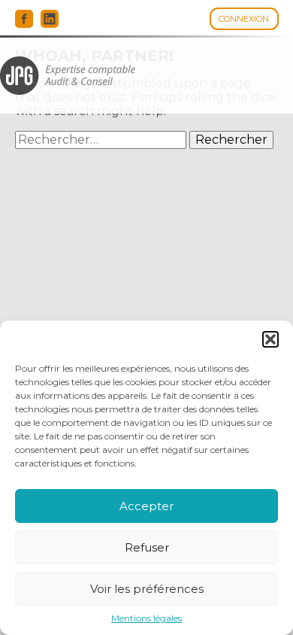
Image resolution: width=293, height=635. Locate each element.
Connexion (244, 19)
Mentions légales (146, 618)
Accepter (146, 506)
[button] (270, 339)
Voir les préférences (147, 589)
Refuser (147, 547)
